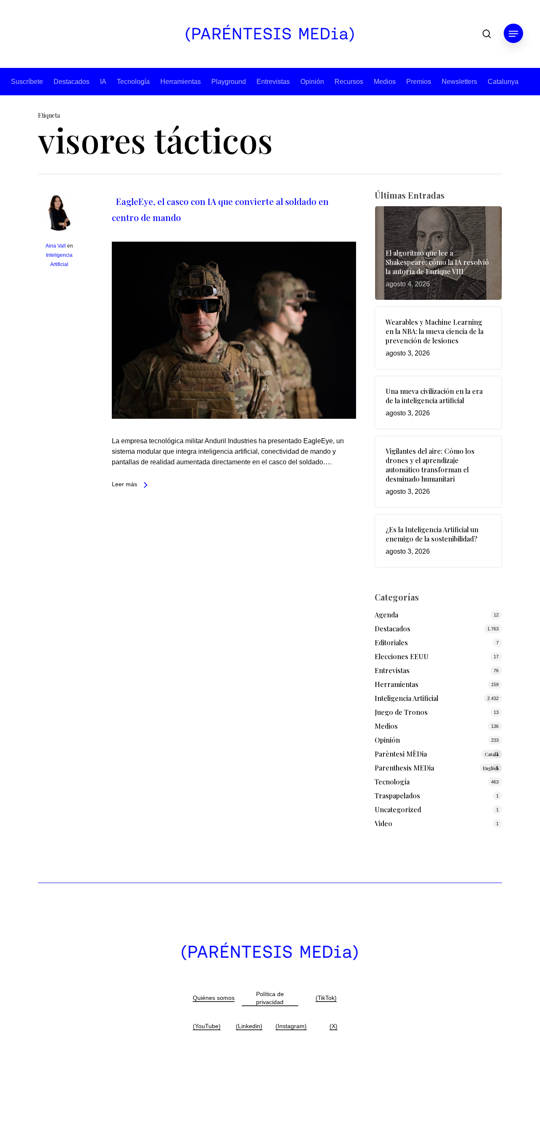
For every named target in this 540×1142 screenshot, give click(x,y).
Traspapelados (397, 795)
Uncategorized (398, 809)
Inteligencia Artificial (406, 698)
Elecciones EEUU (402, 656)
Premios (418, 81)
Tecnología (133, 81)
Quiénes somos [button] (214, 997)
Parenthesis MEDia (437, 767)
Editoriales (391, 642)
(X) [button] (333, 1026)
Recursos (349, 81)
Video (383, 823)
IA (103, 81)
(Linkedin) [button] (249, 1026)
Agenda (386, 614)
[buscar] (487, 34)
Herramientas (180, 81)
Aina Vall (56, 246)
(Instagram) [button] (291, 1026)
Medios (385, 81)
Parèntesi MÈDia (437, 753)
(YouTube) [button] (207, 1026)
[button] (513, 34)
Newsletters (459, 81)
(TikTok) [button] (326, 997)
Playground (228, 81)
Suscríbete (27, 81)
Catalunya (503, 81)
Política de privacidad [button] (270, 998)
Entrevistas (273, 81)
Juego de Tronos (401, 712)
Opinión (312, 81)
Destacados (71, 81)
